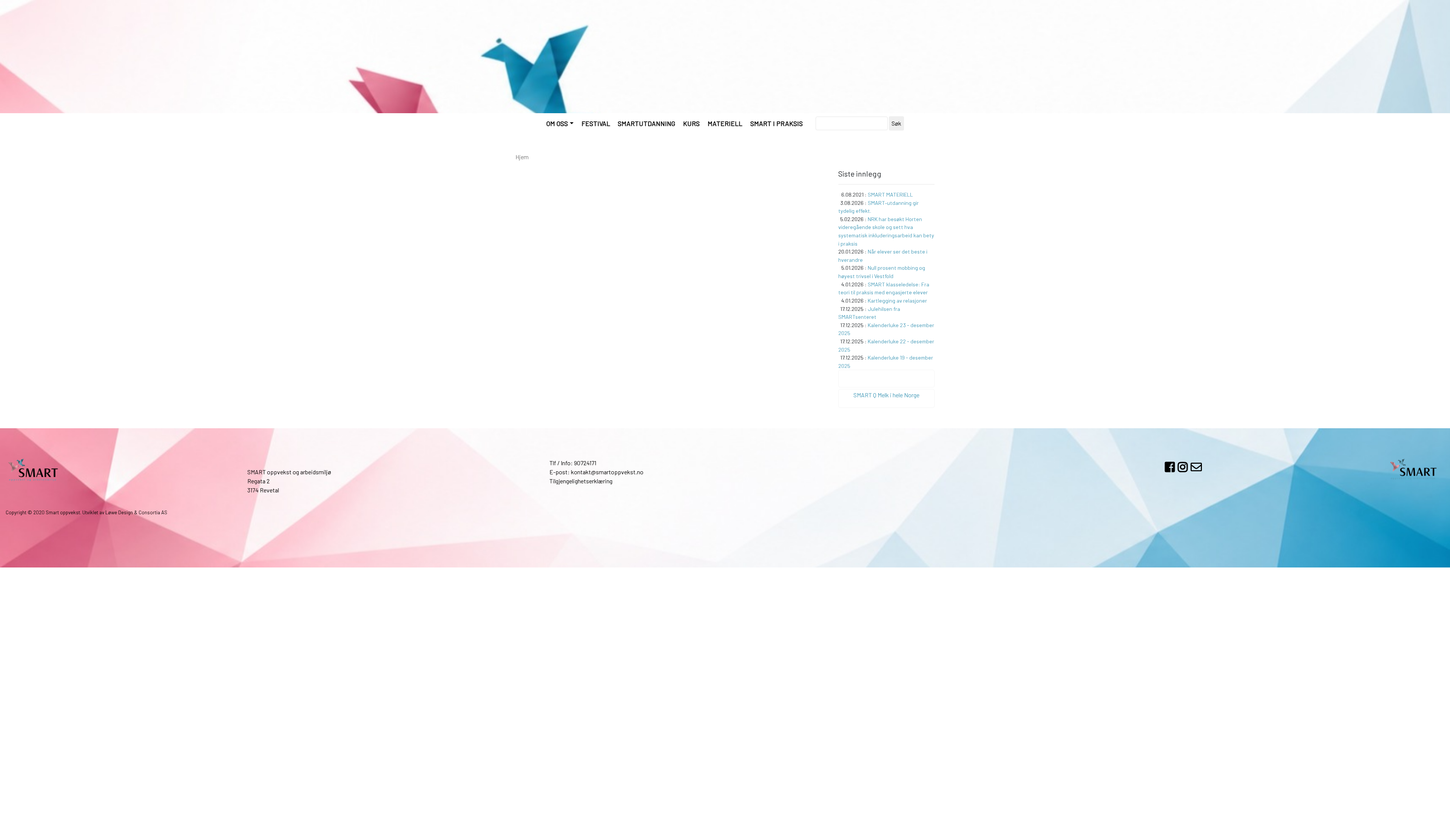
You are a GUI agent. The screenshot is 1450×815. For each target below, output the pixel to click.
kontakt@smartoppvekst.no (607, 471)
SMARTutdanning (646, 123)
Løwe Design (119, 512)
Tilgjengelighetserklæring (580, 480)
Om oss (557, 123)
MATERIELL (725, 123)
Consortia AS (153, 512)
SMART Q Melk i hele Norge (886, 394)
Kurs (691, 123)
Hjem (522, 156)
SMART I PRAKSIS (776, 123)
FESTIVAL (596, 123)
